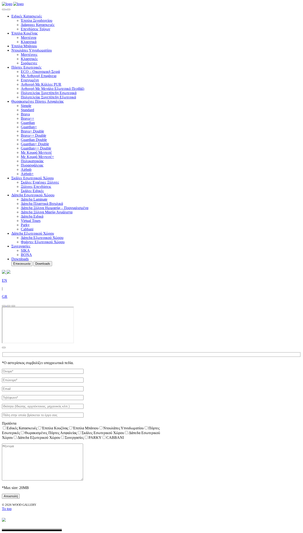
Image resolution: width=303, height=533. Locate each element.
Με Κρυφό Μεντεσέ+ (37, 157)
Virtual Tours (30, 221)
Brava (25, 114)
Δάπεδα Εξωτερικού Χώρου (32, 233)
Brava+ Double (32, 131)
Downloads (20, 259)
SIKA (25, 250)
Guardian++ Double (36, 148)
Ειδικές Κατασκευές (26, 16)
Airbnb (26, 169)
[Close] (4, 347)
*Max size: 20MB (15, 488)
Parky (25, 225)
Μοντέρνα (28, 37)
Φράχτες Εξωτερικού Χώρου (43, 242)
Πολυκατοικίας (32, 161)
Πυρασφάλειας (32, 165)
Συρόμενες (29, 63)
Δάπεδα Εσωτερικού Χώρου (32, 195)
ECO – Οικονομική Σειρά (40, 72)
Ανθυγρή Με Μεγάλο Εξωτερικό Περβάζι (52, 89)
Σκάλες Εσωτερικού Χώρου (32, 178)
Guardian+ (29, 127)
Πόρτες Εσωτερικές (26, 67)
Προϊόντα (9, 423)
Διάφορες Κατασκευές (37, 25)
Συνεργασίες (20, 246)
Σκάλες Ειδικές (32, 191)
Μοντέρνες (29, 55)
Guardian (28, 123)
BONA (26, 255)
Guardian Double (34, 140)
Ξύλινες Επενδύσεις (36, 187)
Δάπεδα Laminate (34, 199)
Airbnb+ (27, 174)
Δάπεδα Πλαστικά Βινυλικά (42, 204)
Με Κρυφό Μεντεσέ (36, 152)
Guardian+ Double (35, 144)
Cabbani (27, 229)
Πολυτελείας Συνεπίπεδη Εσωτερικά (48, 93)
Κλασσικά (28, 42)
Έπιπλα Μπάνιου (24, 46)
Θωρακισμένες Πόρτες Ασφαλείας (37, 101)
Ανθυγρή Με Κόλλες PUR (41, 84)
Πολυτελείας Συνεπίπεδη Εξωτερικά (48, 97)
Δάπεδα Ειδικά (32, 216)
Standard (27, 110)
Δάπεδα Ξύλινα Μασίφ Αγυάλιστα (46, 212)
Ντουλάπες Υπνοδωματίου (31, 50)
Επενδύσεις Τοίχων (35, 29)
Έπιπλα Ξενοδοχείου (36, 20)
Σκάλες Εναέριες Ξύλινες (40, 182)
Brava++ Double (33, 135)
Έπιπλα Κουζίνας (24, 33)
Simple (26, 106)
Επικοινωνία (22, 263)
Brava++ (27, 118)
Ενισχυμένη (30, 80)
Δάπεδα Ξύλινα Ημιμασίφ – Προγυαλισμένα (54, 208)
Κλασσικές (29, 59)
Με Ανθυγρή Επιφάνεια (38, 76)
